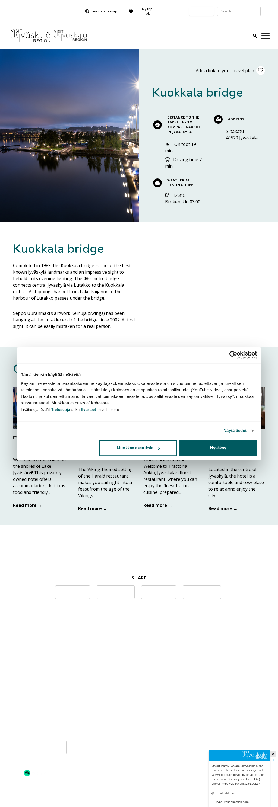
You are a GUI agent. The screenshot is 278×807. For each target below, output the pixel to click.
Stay (73, 718)
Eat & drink (80, 700)
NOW (121, 683)
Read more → (27, 505)
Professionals (23, 7)
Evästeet (89, 410)
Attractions (60, 635)
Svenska (217, 698)
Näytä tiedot (235, 430)
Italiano (217, 705)
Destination (128, 666)
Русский (217, 711)
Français (217, 692)
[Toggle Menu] (266, 35)
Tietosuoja (60, 410)
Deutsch (217, 679)
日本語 (215, 718)
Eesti (214, 724)
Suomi (215, 666)
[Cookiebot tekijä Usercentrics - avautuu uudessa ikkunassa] (233, 355)
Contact (47, 7)
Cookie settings (44, 747)
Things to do (82, 683)
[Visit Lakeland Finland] (36, 793)
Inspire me (79, 666)
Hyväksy (218, 448)
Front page (33, 635)
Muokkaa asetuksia (135, 448)
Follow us (18, 15)
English (216, 672)
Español (217, 685)
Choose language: (173, 11)
